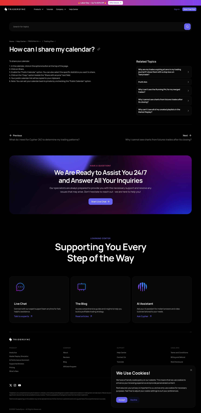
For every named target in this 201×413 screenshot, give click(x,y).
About (65, 353)
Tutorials (120, 362)
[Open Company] (65, 9)
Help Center (21, 41)
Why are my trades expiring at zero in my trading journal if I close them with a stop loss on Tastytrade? (159, 72)
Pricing (12, 367)
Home (11, 41)
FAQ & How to (33, 41)
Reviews (66, 357)
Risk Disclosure (177, 362)
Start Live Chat (98, 201)
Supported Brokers (16, 364)
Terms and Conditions (179, 353)
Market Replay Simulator (18, 356)
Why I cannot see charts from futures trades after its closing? (160, 100)
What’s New (13, 371)
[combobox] (97, 26)
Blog (65, 362)
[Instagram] (14, 385)
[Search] (187, 26)
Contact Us (121, 357)
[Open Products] (42, 9)
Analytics (13, 353)
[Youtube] (19, 385)
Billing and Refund (178, 357)
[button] (191, 370)
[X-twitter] (10, 385)
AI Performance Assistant (19, 360)
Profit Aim (142, 82)
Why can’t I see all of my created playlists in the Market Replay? (159, 110)
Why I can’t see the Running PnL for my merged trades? (159, 90)
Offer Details (114, 3)
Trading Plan (49, 41)
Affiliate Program (69, 366)
